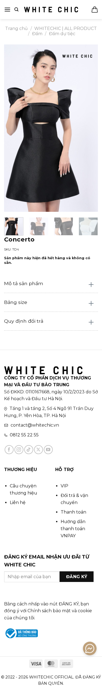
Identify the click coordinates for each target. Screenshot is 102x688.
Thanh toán (73, 512)
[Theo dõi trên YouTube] (48, 449)
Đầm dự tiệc (62, 33)
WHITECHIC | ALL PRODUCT (65, 28)
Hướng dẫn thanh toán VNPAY (73, 528)
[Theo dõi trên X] (38, 449)
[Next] (89, 128)
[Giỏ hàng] (94, 10)
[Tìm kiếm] (16, 9)
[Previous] (13, 128)
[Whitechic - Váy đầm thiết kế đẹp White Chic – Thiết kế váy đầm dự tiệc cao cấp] (51, 9)
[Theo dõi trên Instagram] (18, 449)
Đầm (37, 33)
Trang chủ (16, 28)
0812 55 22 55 (24, 434)
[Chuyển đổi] (91, 285)
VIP (64, 485)
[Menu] (7, 9)
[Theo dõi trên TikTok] (28, 449)
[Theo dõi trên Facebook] (9, 449)
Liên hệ (18, 502)
